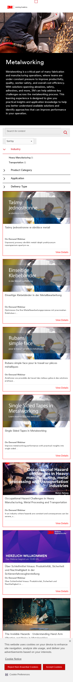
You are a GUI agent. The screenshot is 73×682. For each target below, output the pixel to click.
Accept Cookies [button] (54, 667)
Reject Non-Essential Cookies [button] (23, 667)
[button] (17, 675)
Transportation (17, 163)
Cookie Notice (13, 658)
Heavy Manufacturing (21, 158)
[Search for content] (65, 132)
